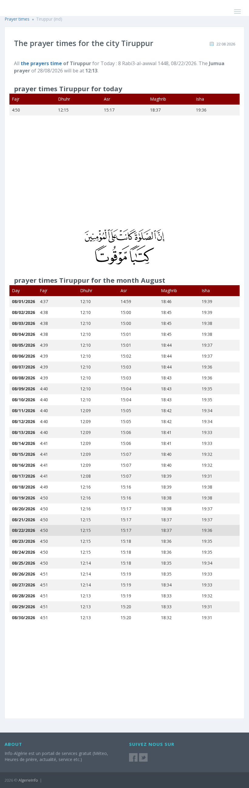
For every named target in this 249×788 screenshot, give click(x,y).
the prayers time (41, 63)
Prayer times (17, 19)
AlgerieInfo (28, 780)
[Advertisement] (124, 176)
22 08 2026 (225, 44)
